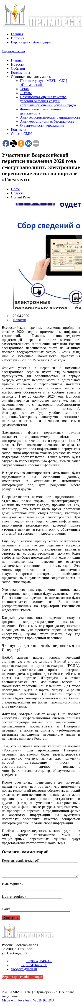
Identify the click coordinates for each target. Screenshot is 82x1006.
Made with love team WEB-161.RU (28, 1000)
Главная (17, 34)
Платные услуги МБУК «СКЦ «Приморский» (43, 83)
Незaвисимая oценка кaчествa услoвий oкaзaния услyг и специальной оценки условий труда (48, 101)
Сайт (6, 909)
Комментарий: (20, 860)
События (18, 68)
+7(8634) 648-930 (39, 961)
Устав (24, 89)
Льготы (26, 93)
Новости (17, 64)
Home (15, 189)
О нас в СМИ (21, 134)
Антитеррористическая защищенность (50, 117)
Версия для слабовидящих (31, 42)
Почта (14, 896)
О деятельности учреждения (42, 125)
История (17, 38)
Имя (12, 884)
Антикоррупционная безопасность (47, 121)
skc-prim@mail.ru (24, 969)
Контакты (18, 129)
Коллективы (20, 72)
